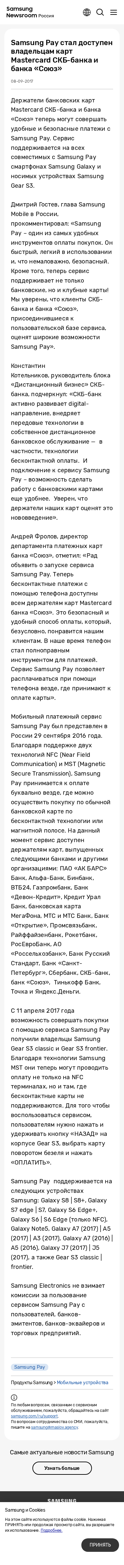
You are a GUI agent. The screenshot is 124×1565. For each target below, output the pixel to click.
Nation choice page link (87, 12)
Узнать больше (62, 1468)
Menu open (113, 12)
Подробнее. (51, 1530)
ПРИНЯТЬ (100, 1545)
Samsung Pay (29, 1367)
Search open (100, 12)
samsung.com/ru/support (34, 1416)
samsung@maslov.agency (54, 1427)
